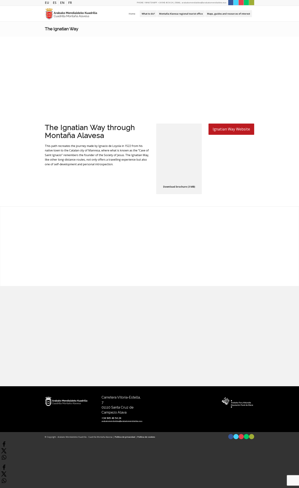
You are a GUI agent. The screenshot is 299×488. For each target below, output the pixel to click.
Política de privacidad (125, 437)
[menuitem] (48, 3)
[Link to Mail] (251, 2)
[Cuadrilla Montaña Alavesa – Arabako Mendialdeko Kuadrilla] (71, 13)
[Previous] (8, 74)
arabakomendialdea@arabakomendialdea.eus (204, 2)
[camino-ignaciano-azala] (179, 155)
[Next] (291, 74)
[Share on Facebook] (4, 446)
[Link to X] (235, 2)
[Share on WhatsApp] (4, 459)
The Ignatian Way (61, 28)
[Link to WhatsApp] (246, 2)
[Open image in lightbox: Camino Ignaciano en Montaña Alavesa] (157, 108)
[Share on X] (4, 452)
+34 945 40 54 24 (165, 2)
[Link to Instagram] (241, 2)
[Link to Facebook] (230, 2)
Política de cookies (146, 437)
